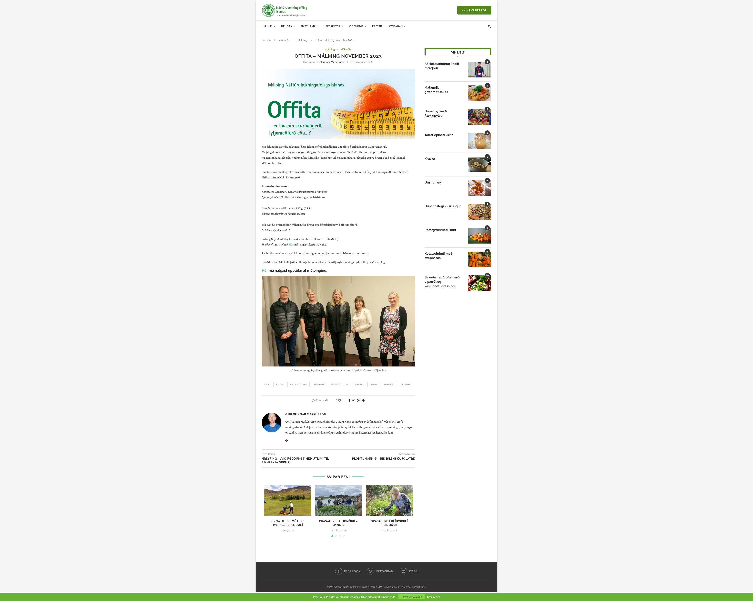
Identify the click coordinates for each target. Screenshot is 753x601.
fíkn (266, 384)
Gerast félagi (474, 10)
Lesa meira (433, 597)
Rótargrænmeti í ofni (440, 230)
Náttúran (308, 26)
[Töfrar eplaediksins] (479, 141)
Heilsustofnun (298, 384)
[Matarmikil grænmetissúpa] (479, 93)
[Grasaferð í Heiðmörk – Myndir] (338, 500)
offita (373, 384)
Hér (291, 244)
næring (359, 384)
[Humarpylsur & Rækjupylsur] (479, 117)
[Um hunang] (479, 188)
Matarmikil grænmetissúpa (436, 90)
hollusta (319, 384)
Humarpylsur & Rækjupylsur (436, 113)
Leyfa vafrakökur (411, 597)
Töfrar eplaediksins (439, 135)
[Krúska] (479, 164)
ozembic (389, 384)
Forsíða (266, 40)
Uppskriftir (332, 26)
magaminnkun (339, 384)
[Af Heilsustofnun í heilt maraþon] (479, 69)
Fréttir (377, 26)
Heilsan (286, 26)
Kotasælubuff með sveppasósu (439, 256)
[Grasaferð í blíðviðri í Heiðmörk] (389, 500)
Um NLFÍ (267, 26)
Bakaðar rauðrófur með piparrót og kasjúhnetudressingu (442, 281)
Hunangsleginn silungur (443, 206)
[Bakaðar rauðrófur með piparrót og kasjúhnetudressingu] (479, 283)
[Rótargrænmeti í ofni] (479, 236)
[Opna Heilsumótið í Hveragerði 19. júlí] (287, 500)
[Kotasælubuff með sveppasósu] (479, 259)
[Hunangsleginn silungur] (479, 212)
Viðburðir (356, 26)
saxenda (405, 384)
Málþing (302, 40)
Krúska (430, 159)
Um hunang (433, 182)
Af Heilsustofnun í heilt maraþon (442, 66)
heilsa (279, 384)
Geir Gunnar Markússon (330, 62)
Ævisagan (396, 26)
